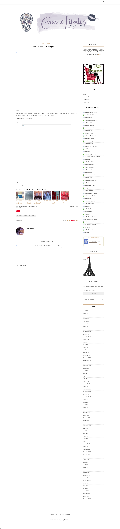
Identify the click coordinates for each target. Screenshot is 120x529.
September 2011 (87, 425)
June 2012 (85, 404)
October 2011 (86, 423)
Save (19, 211)
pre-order (19, 215)
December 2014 (87, 329)
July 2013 (85, 370)
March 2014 (86, 352)
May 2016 (85, 313)
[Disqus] (47, 298)
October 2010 (86, 454)
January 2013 (86, 386)
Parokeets (88, 206)
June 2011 (85, 433)
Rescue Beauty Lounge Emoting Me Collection (37, 202)
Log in (84, 94)
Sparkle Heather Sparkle (92, 216)
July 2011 (85, 430)
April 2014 (85, 350)
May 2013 (85, 376)
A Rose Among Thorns (91, 112)
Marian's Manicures (90, 182)
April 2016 (85, 316)
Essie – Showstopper (21, 265)
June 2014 (85, 344)
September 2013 (87, 365)
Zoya (87, 232)
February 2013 (86, 383)
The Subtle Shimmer (91, 224)
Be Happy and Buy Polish (92, 120)
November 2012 (87, 391)
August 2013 (86, 368)
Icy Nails (88, 151)
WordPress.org (86, 102)
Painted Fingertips (90, 201)
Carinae (91, 240)
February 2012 (86, 412)
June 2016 (85, 310)
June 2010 (85, 464)
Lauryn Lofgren (89, 167)
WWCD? (72, 206)
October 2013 (86, 363)
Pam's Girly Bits (90, 203)
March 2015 (86, 321)
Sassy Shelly (89, 211)
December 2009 (87, 480)
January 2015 (86, 326)
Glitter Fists (89, 148)
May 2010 (85, 467)
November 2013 (87, 360)
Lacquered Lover (90, 164)
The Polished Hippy (90, 222)
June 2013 (85, 373)
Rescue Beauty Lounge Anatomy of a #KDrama (19, 202)
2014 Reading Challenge (93, 237)
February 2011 (86, 444)
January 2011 (86, 446)
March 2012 (86, 410)
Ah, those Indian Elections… (44, 245)
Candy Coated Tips (90, 128)
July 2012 (85, 402)
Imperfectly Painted (91, 154)
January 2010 (86, 477)
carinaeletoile (30, 228)
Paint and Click (89, 198)
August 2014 (86, 339)
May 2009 (85, 485)
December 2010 (87, 449)
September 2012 (87, 397)
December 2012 (87, 389)
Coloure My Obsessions (91, 135)
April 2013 (85, 378)
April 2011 (85, 438)
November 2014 (87, 331)
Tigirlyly (88, 227)
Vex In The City (89, 229)
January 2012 (86, 415)
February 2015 (86, 323)
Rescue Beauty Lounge (29, 215)
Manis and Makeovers (91, 180)
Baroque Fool (89, 117)
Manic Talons (89, 177)
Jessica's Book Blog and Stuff (93, 156)
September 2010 (87, 457)
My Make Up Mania (90, 185)
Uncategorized (46, 43)
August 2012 (86, 399)
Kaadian (88, 159)
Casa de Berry (89, 130)
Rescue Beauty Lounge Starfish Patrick (55, 202)
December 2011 (87, 417)
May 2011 (85, 436)
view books (101, 245)
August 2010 (86, 459)
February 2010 (86, 475)
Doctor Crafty (89, 141)
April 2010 (85, 470)
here (99, 54)
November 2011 (87, 420)
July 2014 (85, 342)
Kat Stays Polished (90, 162)
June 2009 (85, 483)
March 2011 (86, 441)
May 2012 (85, 407)
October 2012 (86, 394)
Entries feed (86, 97)
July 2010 (85, 462)
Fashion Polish (89, 143)
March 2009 (86, 491)
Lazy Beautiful (89, 169)
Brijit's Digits (89, 122)
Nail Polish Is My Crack (91, 193)
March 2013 (86, 381)
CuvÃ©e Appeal (90, 138)
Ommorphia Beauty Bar (91, 195)
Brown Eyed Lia (90, 125)
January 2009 (86, 496)
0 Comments (19, 220)
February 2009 (86, 493)
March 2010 (86, 472)
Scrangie (88, 214)
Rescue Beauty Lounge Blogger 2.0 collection (28, 202)
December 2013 (87, 357)
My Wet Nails (89, 190)
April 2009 (85, 488)
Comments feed (86, 99)
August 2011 (86, 428)
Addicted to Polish (90, 115)
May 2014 (85, 347)
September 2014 (87, 336)
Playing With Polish (90, 209)
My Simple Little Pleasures (92, 188)
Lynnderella (89, 172)
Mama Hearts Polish (91, 175)
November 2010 (87, 451)
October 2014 (86, 334)
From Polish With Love (91, 146)
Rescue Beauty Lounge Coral (64, 201)
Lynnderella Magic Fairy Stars (47, 201)
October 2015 (86, 318)
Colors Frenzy (89, 133)
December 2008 (87, 498)
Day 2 (59, 245)
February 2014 (86, 355)
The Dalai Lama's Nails (91, 219)
